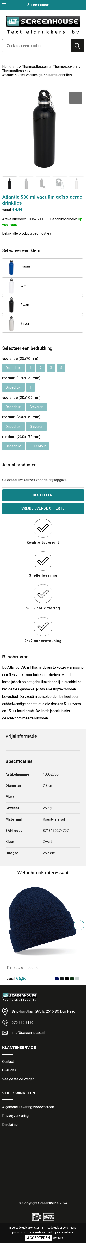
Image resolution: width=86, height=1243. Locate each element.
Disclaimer (10, 1124)
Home (6, 66)
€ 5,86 (16, 978)
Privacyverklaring (15, 1116)
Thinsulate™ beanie (22, 967)
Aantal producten (19, 464)
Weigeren (58, 1237)
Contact (8, 1061)
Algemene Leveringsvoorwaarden (28, 1107)
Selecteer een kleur (21, 250)
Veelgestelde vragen (18, 1079)
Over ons (9, 1070)
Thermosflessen (15, 71)
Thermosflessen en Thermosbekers (50, 66)
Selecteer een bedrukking (27, 348)
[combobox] (36, 45)
